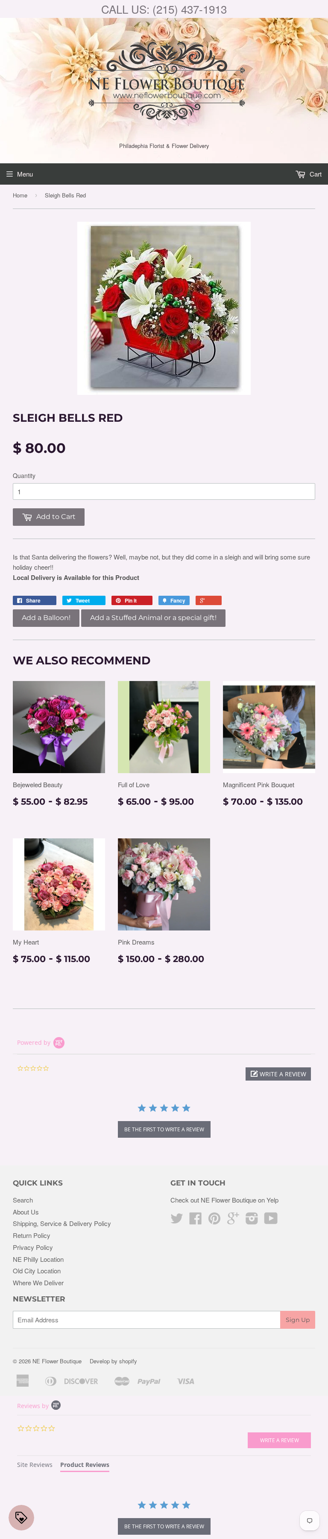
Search (23, 1199)
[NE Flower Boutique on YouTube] (271, 1220)
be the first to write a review (164, 1129)
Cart (315, 173)
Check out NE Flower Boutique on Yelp (224, 1199)
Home (20, 195)
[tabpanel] (164, 1518)
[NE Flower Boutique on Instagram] (252, 1220)
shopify (128, 1361)
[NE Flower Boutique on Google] (233, 1220)
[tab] (35, 1466)
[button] (278, 1074)
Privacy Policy (33, 1247)
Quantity (24, 475)
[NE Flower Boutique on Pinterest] (214, 1220)
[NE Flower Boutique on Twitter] (176, 1220)
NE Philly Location (38, 1259)
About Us (26, 1211)
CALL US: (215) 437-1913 (164, 9)
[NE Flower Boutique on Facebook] (195, 1220)
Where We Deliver (38, 1282)
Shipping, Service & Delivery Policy (62, 1223)
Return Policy (31, 1235)
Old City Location (37, 1270)
